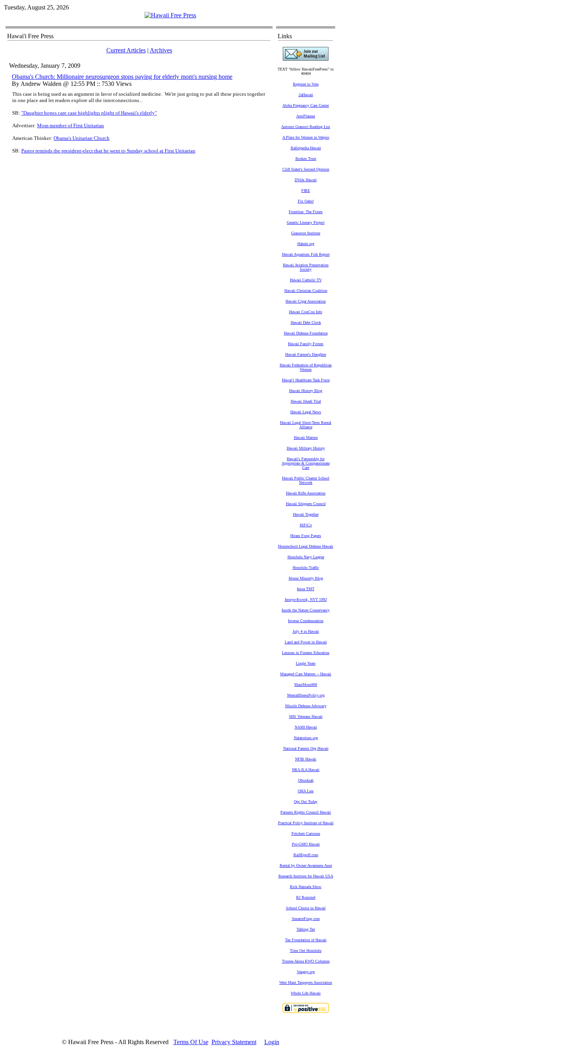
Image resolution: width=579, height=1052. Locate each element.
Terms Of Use (190, 1042)
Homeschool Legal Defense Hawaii (305, 546)
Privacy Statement (234, 1042)
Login (271, 1042)
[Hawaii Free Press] (170, 15)
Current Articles (126, 50)
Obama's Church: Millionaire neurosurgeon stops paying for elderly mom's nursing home (122, 76)
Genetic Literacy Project (306, 222)
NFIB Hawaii (305, 759)
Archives (161, 50)
